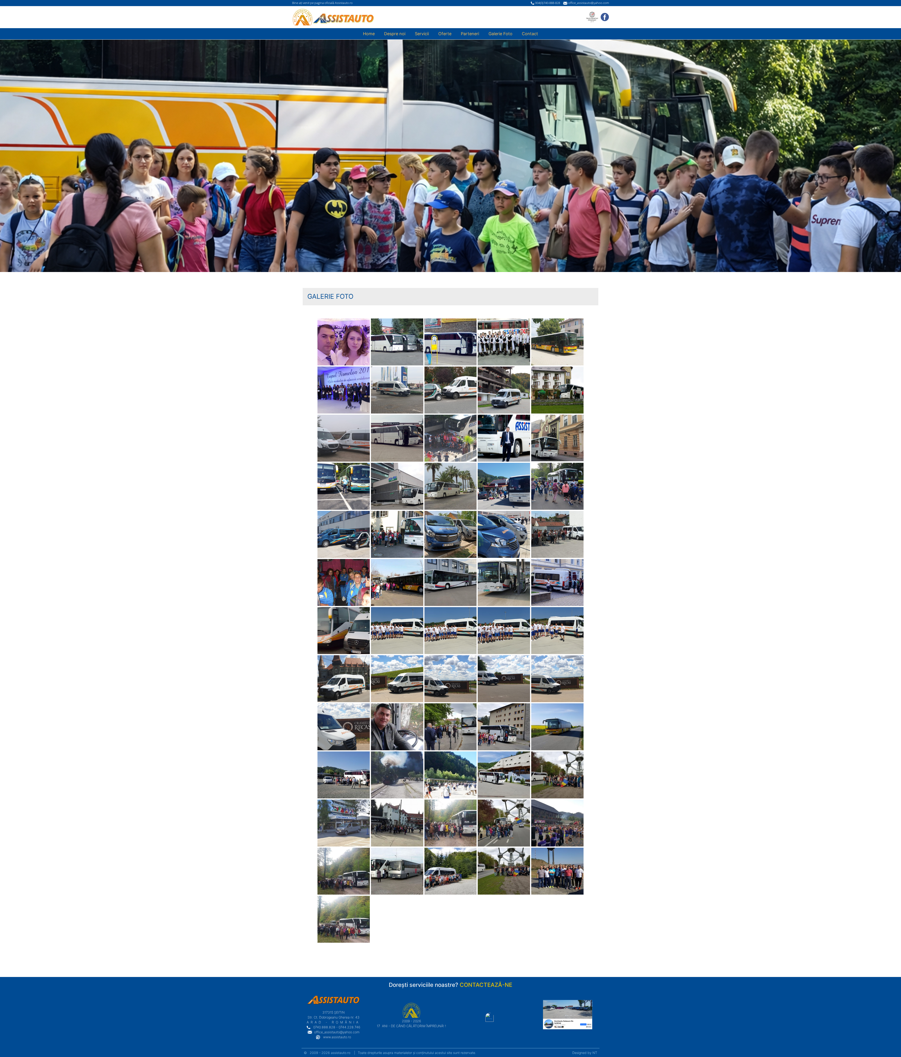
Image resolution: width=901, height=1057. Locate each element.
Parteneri (470, 33)
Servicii (422, 33)
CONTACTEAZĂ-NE (486, 984)
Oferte (444, 33)
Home (369, 33)
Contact (530, 33)
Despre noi (394, 33)
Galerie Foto (500, 33)
